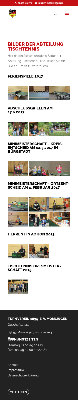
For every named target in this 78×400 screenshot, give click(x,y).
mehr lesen (18, 392)
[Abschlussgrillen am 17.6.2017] (18, 135)
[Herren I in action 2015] (18, 257)
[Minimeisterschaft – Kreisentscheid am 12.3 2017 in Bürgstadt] (18, 175)
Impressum (16, 370)
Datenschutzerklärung (23, 375)
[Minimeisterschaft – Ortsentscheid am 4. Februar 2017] (18, 210)
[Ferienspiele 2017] (18, 99)
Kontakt (13, 365)
